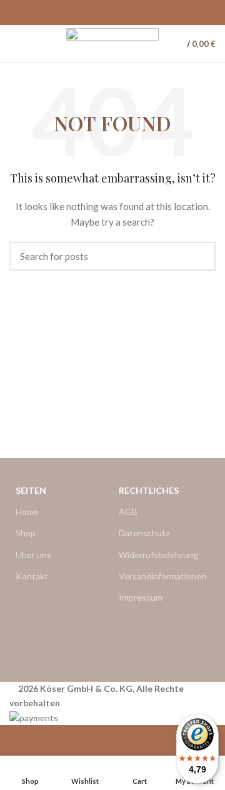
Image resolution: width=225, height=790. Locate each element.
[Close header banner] (15, 740)
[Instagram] (170, 636)
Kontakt (32, 576)
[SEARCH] (198, 256)
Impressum (140, 597)
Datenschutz (144, 533)
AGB (128, 511)
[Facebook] (134, 636)
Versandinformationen (162, 576)
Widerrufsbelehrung (158, 554)
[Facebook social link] (105, 12)
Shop (26, 533)
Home (27, 511)
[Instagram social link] (119, 12)
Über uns (33, 554)
